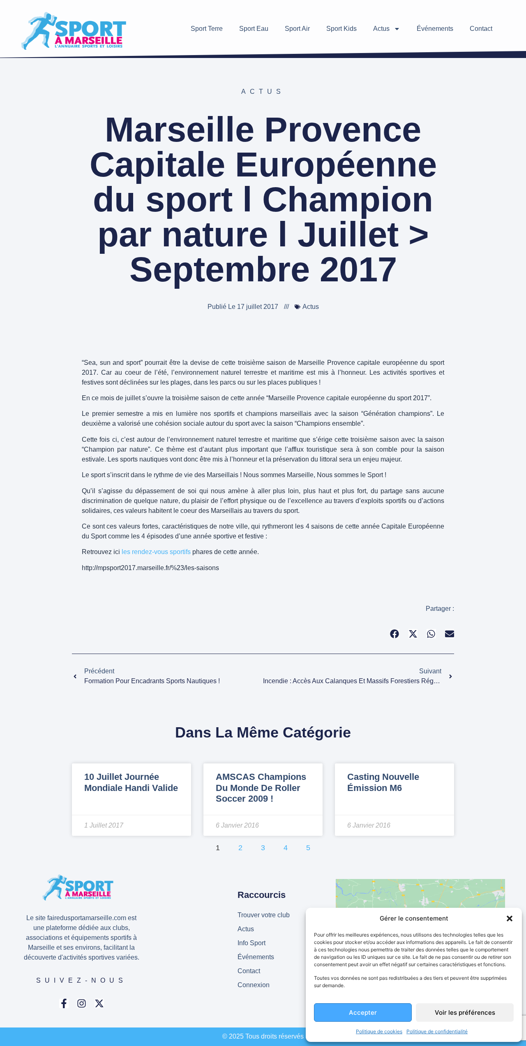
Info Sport (251, 942)
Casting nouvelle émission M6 (383, 782)
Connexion (254, 984)
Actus (381, 28)
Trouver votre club (264, 914)
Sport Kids (341, 28)
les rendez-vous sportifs (156, 551)
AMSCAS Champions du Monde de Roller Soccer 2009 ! (261, 788)
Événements (435, 28)
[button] (509, 918)
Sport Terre (207, 28)
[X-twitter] (99, 1003)
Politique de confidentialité (437, 1031)
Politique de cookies (379, 1031)
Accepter (363, 1012)
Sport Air (297, 28)
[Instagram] (81, 1003)
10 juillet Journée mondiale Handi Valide (131, 782)
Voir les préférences (465, 1012)
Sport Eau (253, 28)
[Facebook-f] (64, 1003)
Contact (481, 28)
